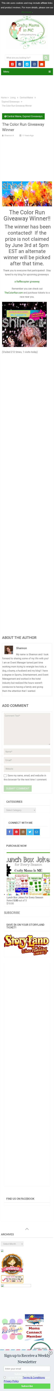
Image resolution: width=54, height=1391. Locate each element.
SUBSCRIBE (12, 913)
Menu (6, 71)
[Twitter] (30, 832)
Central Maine (26, 97)
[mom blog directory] (12, 1282)
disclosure (26, 12)
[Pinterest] (16, 832)
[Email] (36, 832)
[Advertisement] (27, 159)
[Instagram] (23, 832)
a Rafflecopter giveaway (27, 281)
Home (4, 97)
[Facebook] (9, 832)
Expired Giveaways (11, 101)
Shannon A (9, 135)
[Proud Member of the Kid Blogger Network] (12, 1340)
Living (13, 97)
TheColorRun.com (13, 292)
